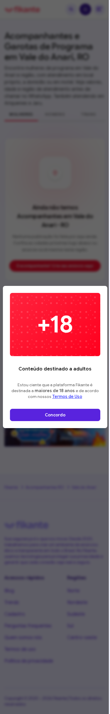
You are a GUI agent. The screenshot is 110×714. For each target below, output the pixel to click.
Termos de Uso (67, 396)
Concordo (55, 415)
